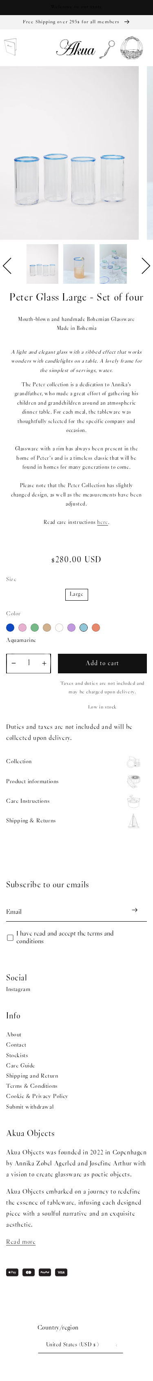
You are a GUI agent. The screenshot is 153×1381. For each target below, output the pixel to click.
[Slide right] (146, 265)
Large (77, 594)
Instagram (18, 989)
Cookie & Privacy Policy (37, 1096)
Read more (20, 1242)
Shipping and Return (32, 1076)
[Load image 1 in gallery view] (42, 264)
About (14, 1035)
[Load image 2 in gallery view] (79, 264)
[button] (105, 48)
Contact (16, 1045)
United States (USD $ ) (72, 1345)
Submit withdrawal (29, 1107)
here (102, 522)
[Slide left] (7, 265)
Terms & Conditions (32, 1086)
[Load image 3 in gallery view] (115, 264)
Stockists (17, 1055)
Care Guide (20, 1066)
